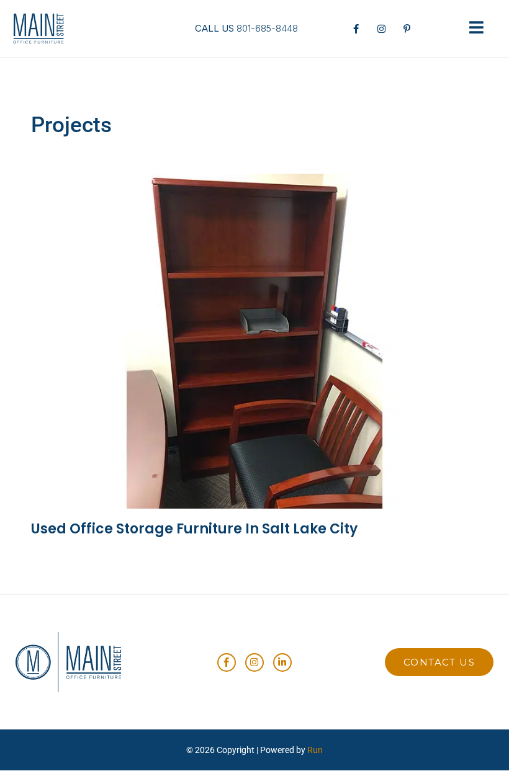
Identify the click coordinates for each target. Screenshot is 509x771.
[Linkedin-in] (282, 662)
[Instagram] (254, 662)
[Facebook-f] (226, 662)
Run (315, 750)
